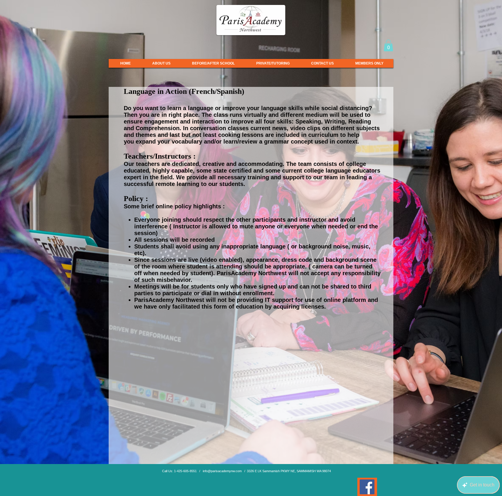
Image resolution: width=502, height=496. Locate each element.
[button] (388, 45)
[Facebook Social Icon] (367, 486)
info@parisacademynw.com (222, 471)
